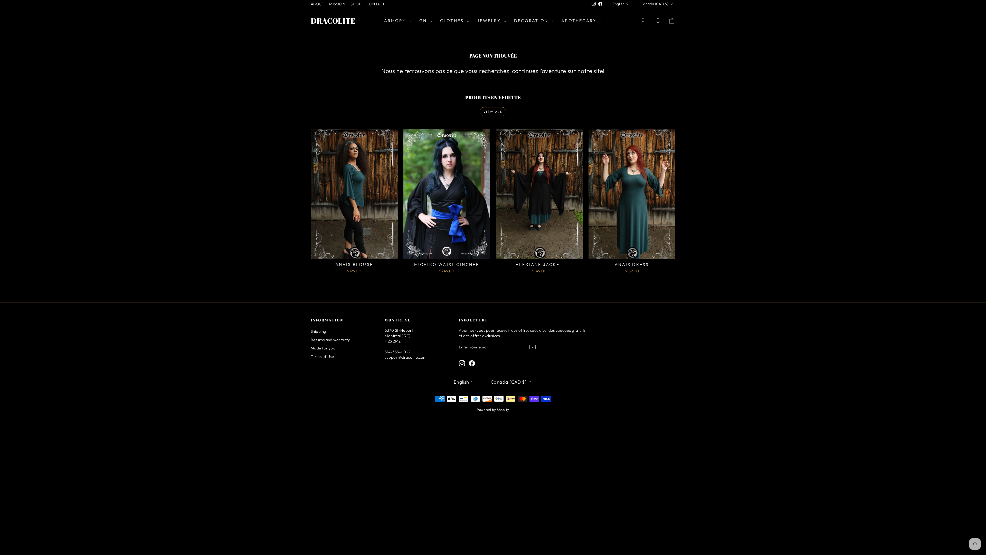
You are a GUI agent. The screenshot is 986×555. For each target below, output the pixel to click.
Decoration (532, 20)
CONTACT (375, 4)
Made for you (323, 348)
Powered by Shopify (493, 410)
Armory (396, 20)
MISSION (337, 4)
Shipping (318, 331)
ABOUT (317, 4)
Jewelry (490, 20)
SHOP (355, 4)
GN (424, 20)
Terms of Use (322, 356)
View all (493, 112)
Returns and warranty (330, 339)
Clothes (453, 20)
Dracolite (333, 20)
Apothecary (579, 20)
